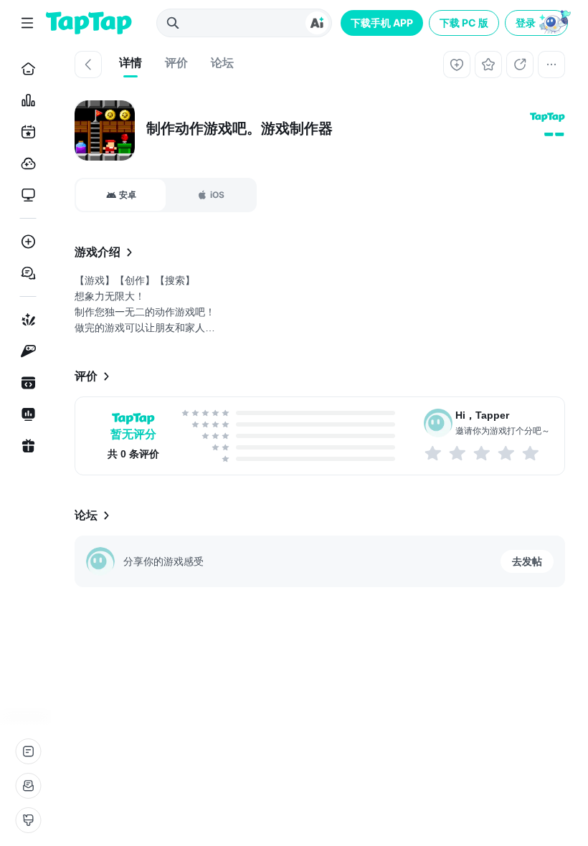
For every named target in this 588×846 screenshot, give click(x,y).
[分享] (520, 64)
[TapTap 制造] (25, 319)
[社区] (25, 273)
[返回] (88, 64)
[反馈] (28, 786)
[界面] (28, 820)
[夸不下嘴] (458, 453)
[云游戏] (25, 163)
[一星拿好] (434, 453)
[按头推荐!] (531, 453)
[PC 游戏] (25, 195)
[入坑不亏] (507, 453)
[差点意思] (483, 453)
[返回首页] (89, 22)
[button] (538, 23)
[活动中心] (25, 446)
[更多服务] (28, 751)
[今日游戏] (25, 132)
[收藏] (488, 64)
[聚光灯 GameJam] (25, 351)
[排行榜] (25, 100)
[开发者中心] (25, 383)
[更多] (551, 64)
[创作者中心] (25, 414)
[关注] (456, 64)
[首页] (25, 68)
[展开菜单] (27, 23)
